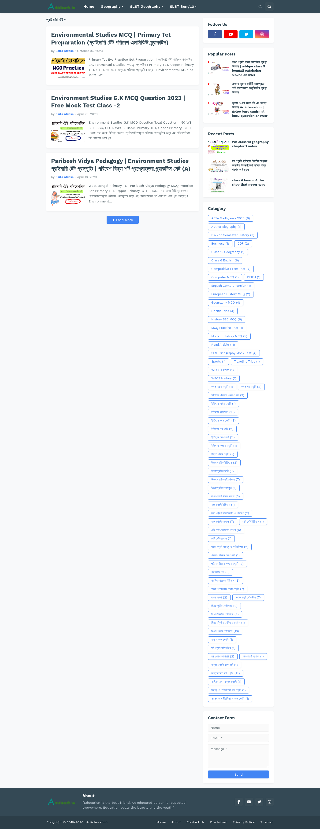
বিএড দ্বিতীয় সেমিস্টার (225, 614)
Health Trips (222, 311)
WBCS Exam (222, 370)
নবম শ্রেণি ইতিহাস (223, 504)
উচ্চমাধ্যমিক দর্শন (222, 471)
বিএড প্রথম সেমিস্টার (225, 631)
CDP (243, 243)
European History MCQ (230, 294)
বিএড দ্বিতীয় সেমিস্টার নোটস (228, 622)
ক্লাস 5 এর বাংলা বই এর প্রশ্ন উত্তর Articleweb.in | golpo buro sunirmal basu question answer (250, 109)
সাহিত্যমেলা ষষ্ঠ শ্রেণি (225, 673)
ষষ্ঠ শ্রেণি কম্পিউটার (223, 648)
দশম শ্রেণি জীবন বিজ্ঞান (225, 496)
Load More (124, 220)
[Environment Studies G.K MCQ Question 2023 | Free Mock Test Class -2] (68, 131)
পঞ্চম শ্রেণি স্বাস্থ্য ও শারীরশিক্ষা (229, 547)
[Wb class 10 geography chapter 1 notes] (218, 147)
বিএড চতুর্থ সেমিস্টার (248, 597)
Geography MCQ (225, 302)
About (176, 822)
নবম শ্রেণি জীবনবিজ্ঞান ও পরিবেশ (230, 513)
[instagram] (262, 34)
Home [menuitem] (88, 6)
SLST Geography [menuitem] (145, 6)
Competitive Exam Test (230, 269)
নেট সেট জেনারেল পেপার (226, 530)
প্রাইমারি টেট (220, 572)
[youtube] (231, 34)
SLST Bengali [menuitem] (182, 6)
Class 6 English (225, 260)
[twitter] (246, 34)
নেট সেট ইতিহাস (253, 521)
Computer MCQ (225, 277)
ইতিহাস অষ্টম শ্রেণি (223, 403)
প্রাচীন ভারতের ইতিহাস (225, 580)
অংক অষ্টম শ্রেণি (222, 387)
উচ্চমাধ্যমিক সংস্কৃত (223, 488)
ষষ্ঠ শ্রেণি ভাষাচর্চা (222, 656)
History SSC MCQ (226, 319)
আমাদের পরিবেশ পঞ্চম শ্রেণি (227, 395)
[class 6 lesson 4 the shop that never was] (218, 185)
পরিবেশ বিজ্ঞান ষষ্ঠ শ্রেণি (225, 555)
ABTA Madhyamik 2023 (230, 218)
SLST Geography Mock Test (234, 353)
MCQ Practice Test (227, 328)
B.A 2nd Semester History (232, 235)
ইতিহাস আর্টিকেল (223, 412)
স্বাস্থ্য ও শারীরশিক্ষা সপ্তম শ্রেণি (230, 698)
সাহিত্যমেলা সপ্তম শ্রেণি (226, 681)
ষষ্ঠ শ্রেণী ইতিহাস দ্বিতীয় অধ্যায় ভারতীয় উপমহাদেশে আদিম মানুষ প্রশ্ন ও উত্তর (249, 165)
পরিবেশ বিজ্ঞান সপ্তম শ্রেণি (227, 563)
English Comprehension (231, 285)
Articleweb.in (97, 822)
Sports (218, 361)
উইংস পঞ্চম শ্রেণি (222, 454)
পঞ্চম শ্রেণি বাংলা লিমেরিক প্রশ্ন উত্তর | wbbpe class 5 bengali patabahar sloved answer (249, 68)
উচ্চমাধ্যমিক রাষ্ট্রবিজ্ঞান (225, 479)
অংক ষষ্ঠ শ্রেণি (251, 387)
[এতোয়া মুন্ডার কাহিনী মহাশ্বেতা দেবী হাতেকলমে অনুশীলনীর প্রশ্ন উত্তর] (218, 89)
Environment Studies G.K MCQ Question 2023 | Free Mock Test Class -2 (118, 102)
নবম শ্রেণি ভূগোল (222, 521)
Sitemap (267, 822)
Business (220, 243)
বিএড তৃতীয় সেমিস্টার (224, 606)
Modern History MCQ (229, 336)
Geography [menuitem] (111, 6)
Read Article (223, 344)
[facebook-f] (215, 34)
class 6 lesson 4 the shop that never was (248, 182)
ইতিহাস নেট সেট (222, 429)
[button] (260, 6)
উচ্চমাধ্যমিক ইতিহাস (224, 462)
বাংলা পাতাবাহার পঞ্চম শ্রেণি (227, 589)
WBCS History (223, 378)
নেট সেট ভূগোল (221, 538)
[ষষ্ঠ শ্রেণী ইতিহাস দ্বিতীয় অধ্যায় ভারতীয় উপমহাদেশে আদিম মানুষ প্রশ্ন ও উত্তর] (218, 166)
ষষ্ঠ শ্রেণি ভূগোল (253, 656)
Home (161, 822)
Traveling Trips (247, 361)
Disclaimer (218, 822)
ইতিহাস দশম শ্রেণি (223, 420)
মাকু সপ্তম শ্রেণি (222, 639)
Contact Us (195, 822)
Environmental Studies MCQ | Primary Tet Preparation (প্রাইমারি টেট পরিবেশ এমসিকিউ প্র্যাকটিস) (111, 38)
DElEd (253, 277)
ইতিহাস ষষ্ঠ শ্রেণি (223, 437)
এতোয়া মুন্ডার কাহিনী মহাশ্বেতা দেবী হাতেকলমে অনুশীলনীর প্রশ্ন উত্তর (249, 88)
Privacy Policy (244, 822)
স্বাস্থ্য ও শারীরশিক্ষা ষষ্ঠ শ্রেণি (228, 690)
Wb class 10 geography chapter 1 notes (250, 144)
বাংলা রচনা (219, 597)
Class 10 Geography (228, 252)
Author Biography (226, 226)
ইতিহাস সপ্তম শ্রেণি (224, 446)
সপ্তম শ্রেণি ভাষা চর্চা (224, 665)
